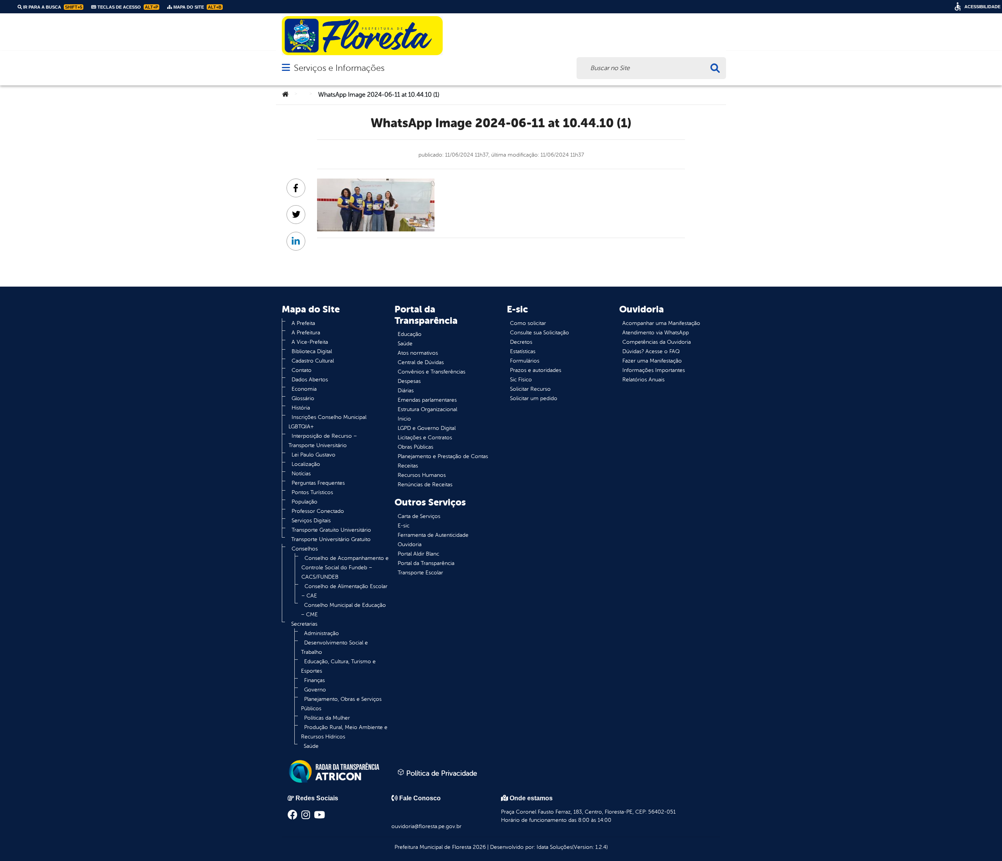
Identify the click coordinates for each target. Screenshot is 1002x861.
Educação (410, 334)
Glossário (303, 398)
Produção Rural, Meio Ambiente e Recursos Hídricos (344, 732)
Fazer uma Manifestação (652, 361)
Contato (302, 370)
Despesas (409, 381)
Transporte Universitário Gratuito (331, 539)
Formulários (524, 361)
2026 (478, 847)
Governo (315, 690)
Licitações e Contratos (425, 437)
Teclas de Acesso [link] (127, 7)
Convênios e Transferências (431, 372)
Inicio (404, 419)
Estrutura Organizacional (427, 409)
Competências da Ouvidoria (656, 342)
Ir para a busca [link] (52, 7)
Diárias (406, 390)
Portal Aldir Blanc (418, 554)
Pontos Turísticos (312, 492)
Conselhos (305, 549)
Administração (321, 633)
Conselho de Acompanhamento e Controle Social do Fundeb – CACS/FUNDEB (345, 567)
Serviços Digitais (311, 520)
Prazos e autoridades (535, 370)
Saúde (311, 746)
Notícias (301, 474)
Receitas (408, 466)
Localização (306, 464)
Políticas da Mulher (327, 718)
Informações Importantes (653, 370)
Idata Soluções (554, 847)
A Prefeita (303, 323)
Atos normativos (418, 353)
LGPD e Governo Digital (427, 428)
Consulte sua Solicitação (539, 333)
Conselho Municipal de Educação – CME (343, 609)
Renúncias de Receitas (425, 484)
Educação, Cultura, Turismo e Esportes (338, 666)
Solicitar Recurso (530, 389)
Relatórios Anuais (643, 380)
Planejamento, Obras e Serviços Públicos (341, 703)
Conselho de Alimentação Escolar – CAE (344, 591)
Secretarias (304, 624)
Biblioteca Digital (312, 351)
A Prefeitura (306, 333)
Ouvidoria (410, 544)
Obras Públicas (415, 447)
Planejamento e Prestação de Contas (443, 456)
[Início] (285, 94)
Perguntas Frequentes (318, 483)
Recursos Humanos (422, 475)
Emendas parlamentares (427, 400)
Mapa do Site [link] (197, 7)
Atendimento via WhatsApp (655, 333)
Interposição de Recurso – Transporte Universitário (322, 440)
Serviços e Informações (339, 68)
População (304, 502)
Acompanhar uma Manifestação (661, 323)
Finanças (314, 680)
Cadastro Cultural (313, 361)
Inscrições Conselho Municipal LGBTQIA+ (327, 422)
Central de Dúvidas (421, 362)
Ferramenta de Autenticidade (433, 535)
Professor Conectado (318, 511)
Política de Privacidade (440, 773)
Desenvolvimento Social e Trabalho (334, 647)
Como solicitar (528, 323)
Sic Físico (521, 380)
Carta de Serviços (419, 516)
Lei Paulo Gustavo (313, 455)
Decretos (521, 342)
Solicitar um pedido (533, 398)
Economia (304, 389)
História (301, 408)
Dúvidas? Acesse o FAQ (650, 351)
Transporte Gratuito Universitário (331, 530)
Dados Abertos (310, 380)
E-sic (403, 526)
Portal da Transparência (426, 563)
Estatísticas (522, 351)
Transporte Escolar (420, 573)
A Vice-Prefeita (310, 342)
